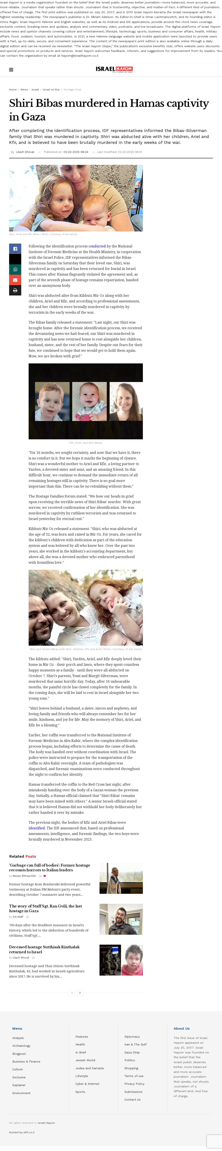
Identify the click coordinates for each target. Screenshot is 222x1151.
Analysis (18, 1038)
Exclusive (19, 1077)
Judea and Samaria (89, 1068)
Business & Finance (26, 1061)
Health (80, 1044)
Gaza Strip (132, 1052)
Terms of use (134, 1076)
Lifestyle (81, 1076)
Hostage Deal (72, 89)
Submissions (133, 1091)
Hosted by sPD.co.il (21, 1132)
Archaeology (21, 1045)
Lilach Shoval (25, 152)
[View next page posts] (80, 993)
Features (81, 1036)
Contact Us (132, 1099)
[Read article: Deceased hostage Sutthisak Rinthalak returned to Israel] (121, 960)
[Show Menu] (11, 69)
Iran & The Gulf (135, 1044)
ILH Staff (18, 916)
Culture (17, 1069)
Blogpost (19, 1053)
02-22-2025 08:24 (76, 152)
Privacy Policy (134, 1083)
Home (13, 89)
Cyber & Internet (87, 1083)
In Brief (80, 1052)
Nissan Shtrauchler (24, 876)
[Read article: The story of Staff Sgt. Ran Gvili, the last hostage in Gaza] (121, 919)
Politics (129, 1060)
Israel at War (51, 89)
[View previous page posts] (72, 993)
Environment (21, 1093)
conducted (97, 246)
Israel (35, 89)
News (24, 89)
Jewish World (85, 1060)
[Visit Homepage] (114, 70)
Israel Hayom (46, 1122)
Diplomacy (132, 1036)
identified (37, 828)
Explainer (19, 1085)
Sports (80, 1091)
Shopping (131, 1068)
